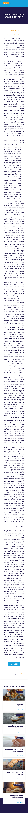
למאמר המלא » (19, 709)
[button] (23, 1)
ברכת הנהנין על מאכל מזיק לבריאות (15, 727)
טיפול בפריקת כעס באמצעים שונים (16, 797)
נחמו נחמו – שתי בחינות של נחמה (15, 773)
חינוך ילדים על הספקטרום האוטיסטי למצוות (14, 750)
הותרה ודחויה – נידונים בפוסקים (15, 704)
